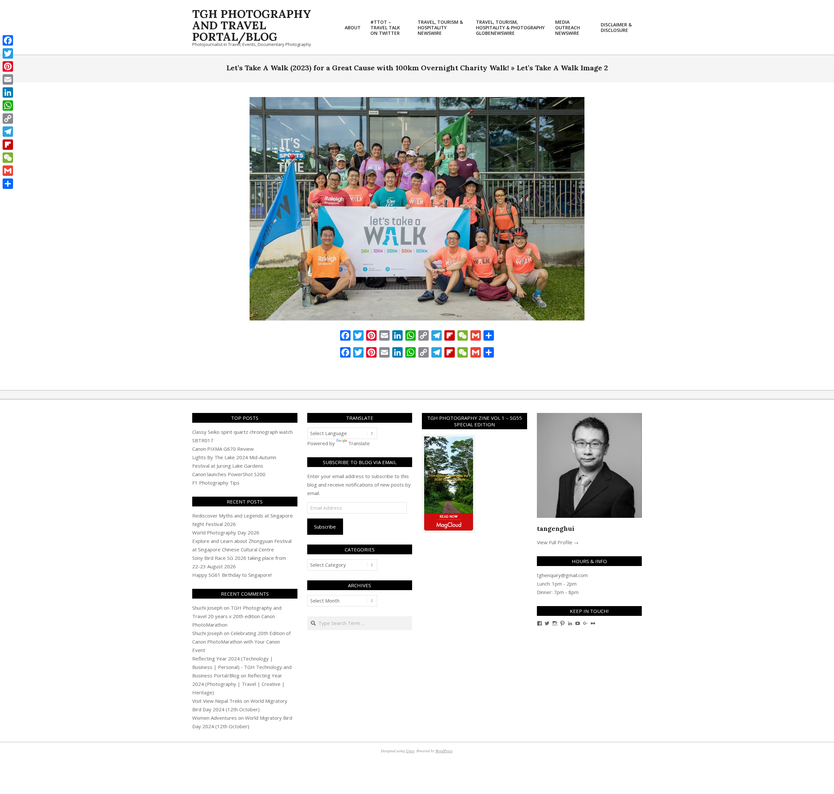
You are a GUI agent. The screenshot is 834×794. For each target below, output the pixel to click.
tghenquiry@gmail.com (562, 575)
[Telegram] (7, 131)
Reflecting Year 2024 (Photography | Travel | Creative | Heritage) (238, 684)
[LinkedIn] (7, 92)
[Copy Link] (7, 118)
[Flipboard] (7, 144)
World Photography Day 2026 (225, 532)
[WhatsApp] (7, 105)
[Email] (7, 79)
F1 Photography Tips (215, 482)
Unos (410, 750)
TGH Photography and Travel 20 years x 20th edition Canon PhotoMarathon (236, 616)
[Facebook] (7, 40)
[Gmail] (7, 170)
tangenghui (555, 528)
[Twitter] (7, 53)
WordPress (444, 750)
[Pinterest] (7, 66)
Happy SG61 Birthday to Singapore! (232, 575)
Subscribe (325, 526)
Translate (359, 443)
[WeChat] (7, 157)
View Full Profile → (558, 542)
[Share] (7, 183)
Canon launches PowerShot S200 (229, 474)
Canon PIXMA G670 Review (223, 449)
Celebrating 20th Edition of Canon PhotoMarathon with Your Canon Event (241, 641)
